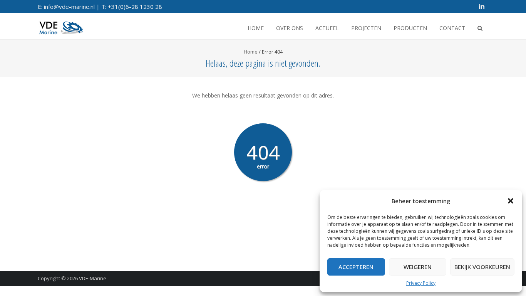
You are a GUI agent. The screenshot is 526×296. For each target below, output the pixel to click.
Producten (410, 28)
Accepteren (356, 267)
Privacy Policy (421, 283)
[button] (510, 201)
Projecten (366, 28)
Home (256, 28)
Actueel (327, 28)
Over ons (289, 28)
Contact (452, 28)
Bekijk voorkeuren (482, 267)
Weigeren (418, 267)
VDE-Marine (92, 278)
